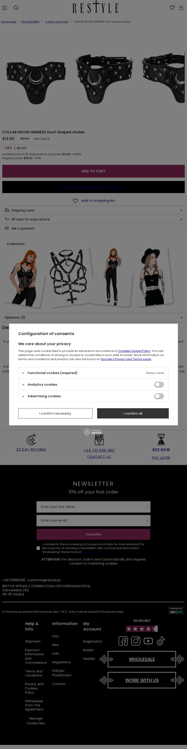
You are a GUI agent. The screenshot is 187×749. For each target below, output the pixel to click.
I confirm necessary (55, 413)
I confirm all (133, 413)
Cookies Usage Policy (134, 351)
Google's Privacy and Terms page (126, 359)
